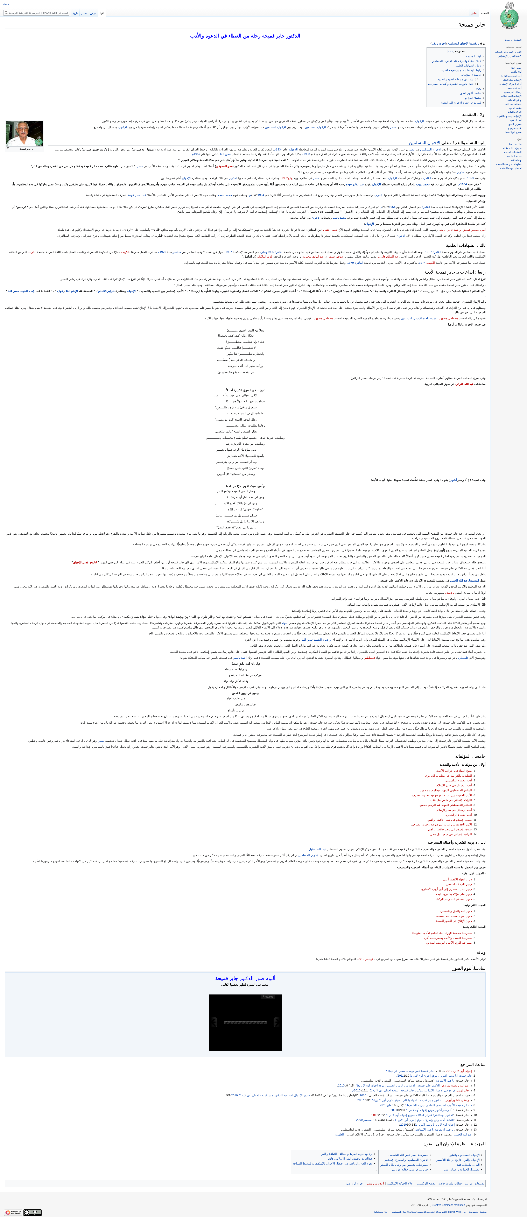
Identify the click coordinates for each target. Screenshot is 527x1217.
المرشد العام (430, 318)
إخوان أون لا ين (462, 1070)
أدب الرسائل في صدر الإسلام (454, 785)
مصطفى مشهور (448, 318)
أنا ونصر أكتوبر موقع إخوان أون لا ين (430, 1110)
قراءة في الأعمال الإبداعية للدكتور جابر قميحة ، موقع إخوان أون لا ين (414, 1090)
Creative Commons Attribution (448, 1205)
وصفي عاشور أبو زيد (456, 1100)
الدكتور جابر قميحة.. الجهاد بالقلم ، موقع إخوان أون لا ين (408, 1100)
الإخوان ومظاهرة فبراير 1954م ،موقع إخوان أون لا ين (420, 1115)
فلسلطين (369, 657)
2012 (361, 959)
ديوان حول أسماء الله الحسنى (454, 915)
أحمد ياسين (240, 657)
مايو (389, 1105)
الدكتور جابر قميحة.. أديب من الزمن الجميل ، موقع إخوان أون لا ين (399, 1085)
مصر (393, 127)
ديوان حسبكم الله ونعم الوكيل (454, 899)
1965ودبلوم (267, 252)
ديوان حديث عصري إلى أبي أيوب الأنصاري (446, 889)
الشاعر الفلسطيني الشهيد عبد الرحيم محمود (445, 805)
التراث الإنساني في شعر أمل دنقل (451, 800)
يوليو (290, 178)
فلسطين (463, 657)
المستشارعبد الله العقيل (464, 580)
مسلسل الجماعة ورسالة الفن (462, 1169)
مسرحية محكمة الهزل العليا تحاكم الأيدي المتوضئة (442, 933)
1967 (228, 252)
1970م (162, 252)
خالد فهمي (462, 1090)
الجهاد (285, 623)
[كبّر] (7, 148)
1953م (306, 154)
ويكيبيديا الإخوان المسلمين (463, 43)
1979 (350, 262)
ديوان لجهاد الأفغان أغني (457, 879)
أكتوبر (453, 479)
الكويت (32, 252)
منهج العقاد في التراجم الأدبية (454, 770)
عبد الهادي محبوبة (313, 256)
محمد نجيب (423, 184)
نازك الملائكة (265, 256)
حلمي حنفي (330, 229)
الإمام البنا (72, 291)
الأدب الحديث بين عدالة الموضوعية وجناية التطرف (442, 795)
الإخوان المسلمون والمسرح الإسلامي (406, 1159)
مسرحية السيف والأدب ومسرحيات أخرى (447, 938)
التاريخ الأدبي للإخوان (85, 562)
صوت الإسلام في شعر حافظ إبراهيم (450, 819)
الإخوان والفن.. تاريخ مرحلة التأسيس (457, 1159)
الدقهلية (293, 149)
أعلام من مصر (375, 1183)
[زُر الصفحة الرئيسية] (508, 16)
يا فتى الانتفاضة (444, 1080)
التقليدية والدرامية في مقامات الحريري (448, 775)
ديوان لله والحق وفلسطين (456, 911)
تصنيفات (479, 1183)
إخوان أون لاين (355, 1183)
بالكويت (125, 252)
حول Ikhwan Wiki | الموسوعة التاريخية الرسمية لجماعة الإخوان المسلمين (428, 1211)
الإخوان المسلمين (315, 127)
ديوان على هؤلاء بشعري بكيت (454, 894)
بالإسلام (449, 592)
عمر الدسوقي (224, 166)
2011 (401, 1075)
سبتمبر (177, 252)
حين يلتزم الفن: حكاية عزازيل (410, 1169)
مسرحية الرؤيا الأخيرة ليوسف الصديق (449, 942)
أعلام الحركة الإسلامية (400, 1183)
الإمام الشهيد (27, 291)
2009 (359, 1119)
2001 (394, 1110)
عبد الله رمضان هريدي (455, 1085)
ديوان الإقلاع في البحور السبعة (454, 920)
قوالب (468, 1183)
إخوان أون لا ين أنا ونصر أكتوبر (436, 1124)
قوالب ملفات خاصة (450, 1183)
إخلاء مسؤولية (381, 1211)
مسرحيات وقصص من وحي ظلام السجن (404, 1164)
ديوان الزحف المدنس (459, 884)
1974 (422, 262)
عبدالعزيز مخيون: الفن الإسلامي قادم (350, 1158)
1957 (428, 252)
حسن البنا (226, 154)
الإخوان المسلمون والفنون (464, 1154)
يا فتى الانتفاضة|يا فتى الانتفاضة (434, 1129)
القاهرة (427, 178)
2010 (341, 1085)
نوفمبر (369, 959)
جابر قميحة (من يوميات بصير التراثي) (411, 1070)
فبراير (111, 291)
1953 (470, 178)
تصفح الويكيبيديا (426, 1183)
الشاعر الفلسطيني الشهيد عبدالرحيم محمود (446, 790)
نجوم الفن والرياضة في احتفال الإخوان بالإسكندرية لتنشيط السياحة (333, 1163)
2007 (360, 1100)
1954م (462, 184)
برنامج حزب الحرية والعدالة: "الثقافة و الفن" (346, 1153)
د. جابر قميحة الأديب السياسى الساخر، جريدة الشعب (440, 1105)
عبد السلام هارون (388, 256)
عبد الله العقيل (317, 849)
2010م (356, 1090)
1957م (196, 154)
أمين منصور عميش (474, 229)
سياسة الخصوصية (478, 1211)
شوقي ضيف (336, 256)
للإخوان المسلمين (411, 318)
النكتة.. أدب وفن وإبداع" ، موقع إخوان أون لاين (426, 1119)
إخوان (60, 291)
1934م (278, 149)
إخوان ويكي (438, 43)
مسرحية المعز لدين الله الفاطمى (408, 1154)
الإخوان (419, 121)
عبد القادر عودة (355, 184)
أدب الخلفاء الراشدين (459, 780)
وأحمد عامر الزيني (450, 229)
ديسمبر (368, 1119)
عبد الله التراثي (464, 384)
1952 (284, 178)
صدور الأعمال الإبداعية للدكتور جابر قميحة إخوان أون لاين (275, 1095)
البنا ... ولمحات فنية (468, 1164)
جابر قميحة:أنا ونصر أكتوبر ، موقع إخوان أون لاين (442, 1075)
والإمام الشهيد (322, 639)
